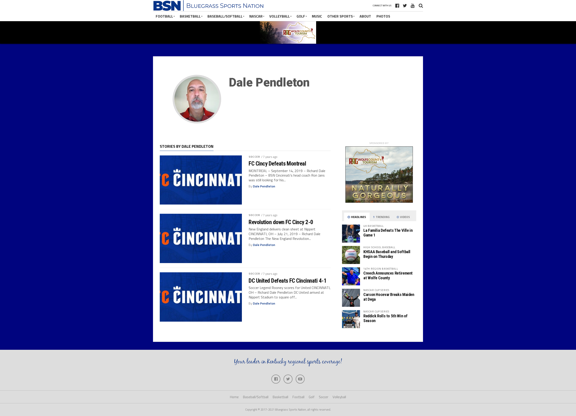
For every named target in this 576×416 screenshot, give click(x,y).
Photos (383, 16)
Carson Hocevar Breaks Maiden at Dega (388, 296)
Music (317, 16)
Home (234, 397)
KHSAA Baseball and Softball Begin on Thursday (386, 254)
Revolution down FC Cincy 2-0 (281, 222)
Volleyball (279, 16)
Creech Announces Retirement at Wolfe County (388, 275)
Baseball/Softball (225, 16)
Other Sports (340, 16)
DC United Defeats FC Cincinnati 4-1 (287, 280)
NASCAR (256, 16)
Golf (301, 16)
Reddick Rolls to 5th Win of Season (385, 318)
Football (164, 16)
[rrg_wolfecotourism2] (379, 201)
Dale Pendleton (264, 186)
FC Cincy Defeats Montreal (277, 163)
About (365, 16)
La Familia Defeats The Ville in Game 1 (388, 232)
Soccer (254, 157)
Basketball (190, 16)
